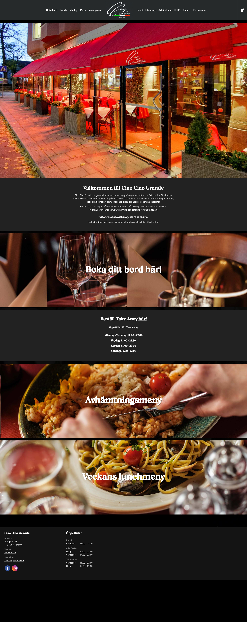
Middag (73, 9)
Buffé (177, 9)
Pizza (83, 9)
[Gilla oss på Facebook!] (8, 567)
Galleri (186, 9)
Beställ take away (146, 9)
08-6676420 (10, 552)
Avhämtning (165, 9)
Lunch (63, 9)
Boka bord (51, 9)
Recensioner (199, 9)
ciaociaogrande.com (14, 560)
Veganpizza (95, 9)
